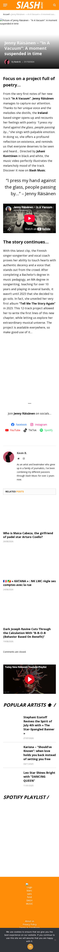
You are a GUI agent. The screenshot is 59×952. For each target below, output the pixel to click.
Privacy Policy (30, 924)
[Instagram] (25, 912)
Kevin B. (17, 61)
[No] (55, 940)
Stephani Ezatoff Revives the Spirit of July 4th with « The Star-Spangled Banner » (38, 725)
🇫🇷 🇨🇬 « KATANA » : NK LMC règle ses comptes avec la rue (29, 583)
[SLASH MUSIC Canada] (29, 5)
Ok (30, 946)
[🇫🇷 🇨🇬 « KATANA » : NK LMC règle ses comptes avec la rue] (29, 561)
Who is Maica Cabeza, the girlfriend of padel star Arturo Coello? (28, 535)
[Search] (54, 5)
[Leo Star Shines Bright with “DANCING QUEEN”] (12, 776)
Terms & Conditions (29, 927)
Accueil (6, 14)
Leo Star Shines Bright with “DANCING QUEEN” (39, 776)
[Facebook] (16, 912)
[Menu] (5, 5)
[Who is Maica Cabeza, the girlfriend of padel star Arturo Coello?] (29, 514)
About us (29, 921)
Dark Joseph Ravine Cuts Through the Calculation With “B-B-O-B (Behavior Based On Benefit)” (27, 633)
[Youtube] (34, 912)
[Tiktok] (42, 912)
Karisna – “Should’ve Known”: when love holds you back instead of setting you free (39, 753)
